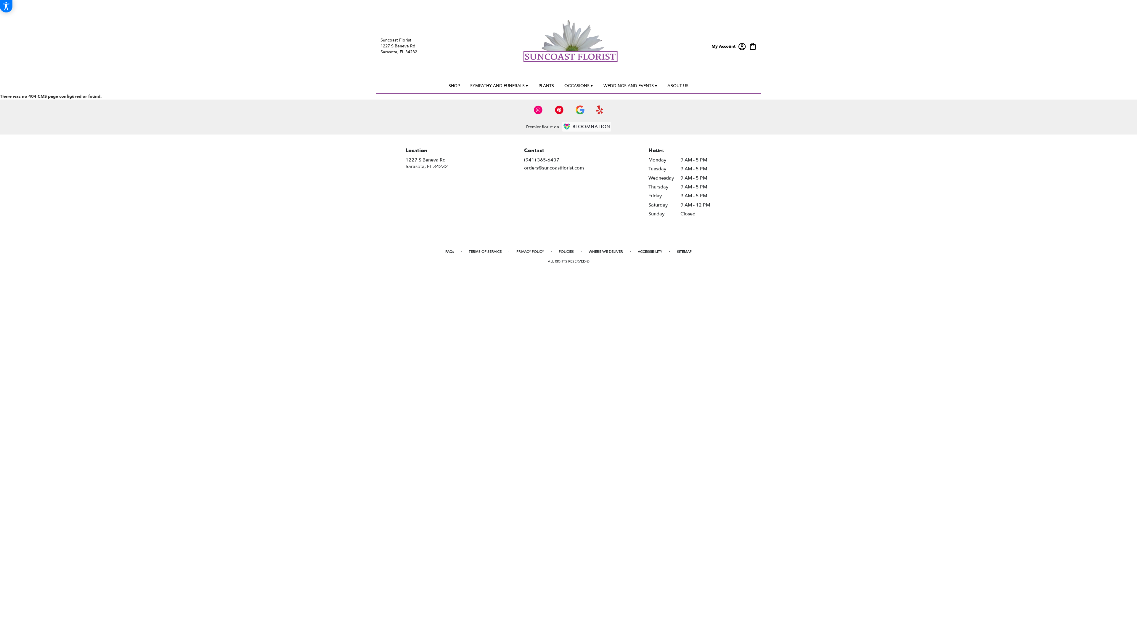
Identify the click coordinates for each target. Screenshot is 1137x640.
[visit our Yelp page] (599, 109)
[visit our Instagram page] (538, 109)
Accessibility (650, 251)
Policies (566, 251)
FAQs (449, 251)
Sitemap (684, 251)
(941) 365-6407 (541, 160)
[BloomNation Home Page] (586, 127)
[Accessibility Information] (6, 6)
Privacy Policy (530, 251)
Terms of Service (485, 251)
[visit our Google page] (580, 109)
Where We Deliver (606, 251)
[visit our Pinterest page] (559, 109)
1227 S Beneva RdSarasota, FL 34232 (427, 163)
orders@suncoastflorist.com (554, 168)
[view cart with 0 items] (753, 45)
